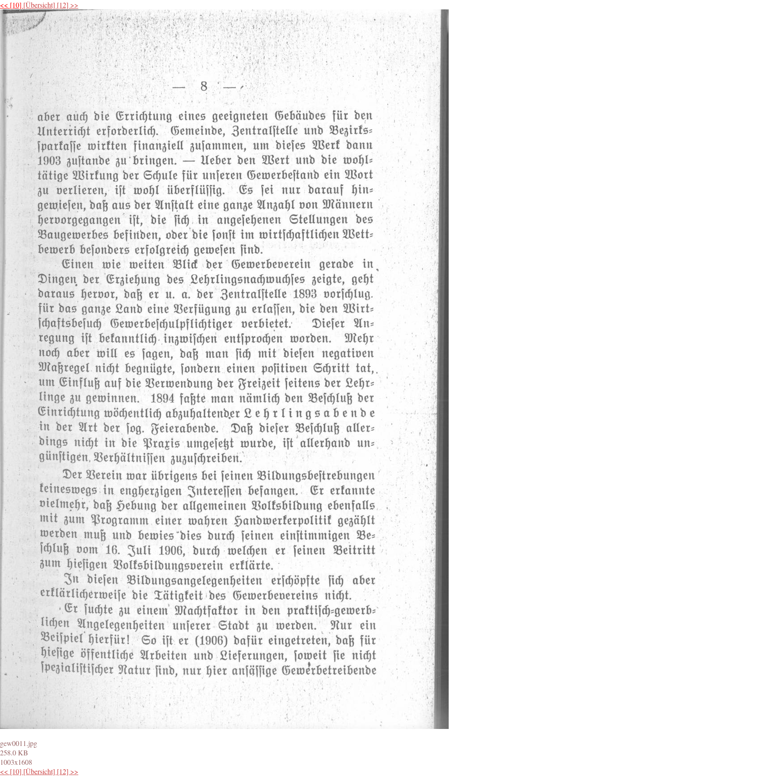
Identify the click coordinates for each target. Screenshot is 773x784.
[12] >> (67, 4)
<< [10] (11, 4)
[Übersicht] (40, 4)
